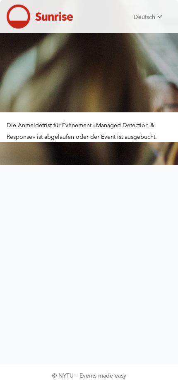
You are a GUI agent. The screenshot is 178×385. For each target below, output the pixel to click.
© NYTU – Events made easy (89, 375)
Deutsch (144, 16)
